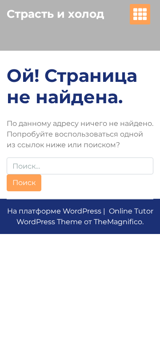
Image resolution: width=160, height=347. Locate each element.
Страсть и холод (55, 13)
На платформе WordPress (55, 211)
